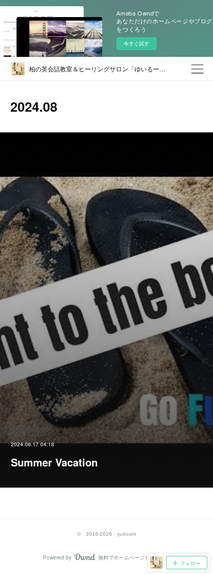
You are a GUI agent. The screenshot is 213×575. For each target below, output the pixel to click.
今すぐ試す (136, 43)
